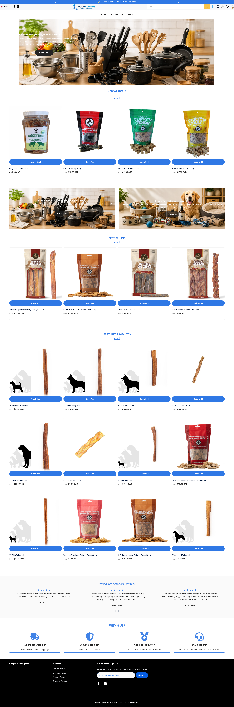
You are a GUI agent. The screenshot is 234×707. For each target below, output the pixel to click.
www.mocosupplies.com (112, 702)
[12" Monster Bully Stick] (35, 444)
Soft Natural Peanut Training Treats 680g (79, 310)
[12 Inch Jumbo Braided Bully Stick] (198, 274)
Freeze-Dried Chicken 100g (183, 168)
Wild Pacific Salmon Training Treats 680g (80, 555)
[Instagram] (18, 6)
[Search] (207, 6)
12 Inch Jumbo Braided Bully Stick (185, 310)
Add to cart (35, 162)
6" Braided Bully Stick (72, 480)
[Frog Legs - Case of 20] (35, 132)
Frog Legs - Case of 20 (18, 168)
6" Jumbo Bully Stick (126, 405)
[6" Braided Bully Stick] (89, 444)
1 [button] (115, 81)
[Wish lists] (227, 6)
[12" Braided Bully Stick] (198, 369)
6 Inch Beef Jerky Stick (127, 310)
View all (117, 98)
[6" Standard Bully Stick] (198, 519)
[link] (34, 642)
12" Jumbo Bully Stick (72, 405)
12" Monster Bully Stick (18, 480)
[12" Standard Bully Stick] (35, 369)
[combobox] (175, 6)
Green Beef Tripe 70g (72, 168)
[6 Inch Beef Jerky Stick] (144, 274)
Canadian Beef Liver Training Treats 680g (189, 480)
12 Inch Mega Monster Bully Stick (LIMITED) (26, 310)
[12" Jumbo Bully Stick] (89, 369)
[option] (117, 52)
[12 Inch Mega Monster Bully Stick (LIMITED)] (35, 274)
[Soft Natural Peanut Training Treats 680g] (89, 274)
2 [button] (118, 81)
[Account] (222, 6)
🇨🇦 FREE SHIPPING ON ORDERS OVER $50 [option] (117, 2)
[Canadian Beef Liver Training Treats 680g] (198, 444)
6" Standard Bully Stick (181, 555)
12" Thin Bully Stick (16, 555)
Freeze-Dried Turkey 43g (128, 168)
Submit (141, 675)
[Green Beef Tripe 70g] (89, 132)
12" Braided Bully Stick (181, 405)
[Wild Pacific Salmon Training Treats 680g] (89, 519)
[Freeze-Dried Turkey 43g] (144, 132)
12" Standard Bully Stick (18, 405)
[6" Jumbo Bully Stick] (144, 369)
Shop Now (44, 52)
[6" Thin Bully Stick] (144, 444)
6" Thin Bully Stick (125, 480)
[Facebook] (14, 6)
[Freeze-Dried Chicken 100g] (198, 132)
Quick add (89, 162)
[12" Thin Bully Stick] (35, 519)
